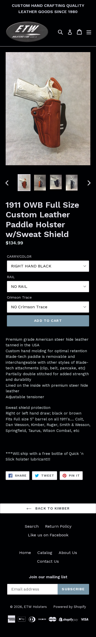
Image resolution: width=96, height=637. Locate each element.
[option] (24, 182)
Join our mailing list (48, 577)
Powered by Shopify (69, 607)
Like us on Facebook (48, 535)
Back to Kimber (52, 508)
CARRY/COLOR (19, 256)
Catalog (44, 552)
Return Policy (58, 526)
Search (32, 526)
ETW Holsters (35, 607)
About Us (68, 552)
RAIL (11, 277)
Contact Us (48, 561)
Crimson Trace (19, 297)
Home (25, 552)
